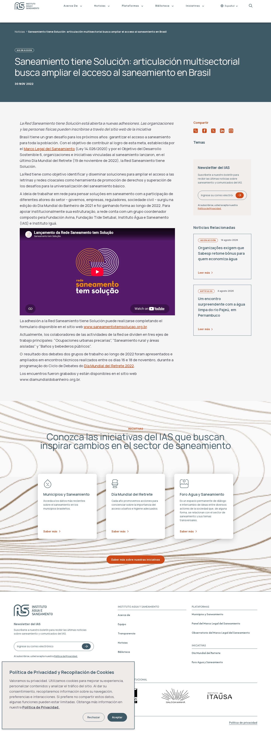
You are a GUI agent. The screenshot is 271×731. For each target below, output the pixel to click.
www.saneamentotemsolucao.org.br (115, 326)
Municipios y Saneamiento (207, 614)
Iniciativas (193, 6)
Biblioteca (162, 6)
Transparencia (126, 633)
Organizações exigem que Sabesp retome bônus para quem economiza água (221, 253)
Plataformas (130, 6)
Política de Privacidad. (209, 208)
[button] (251, 6)
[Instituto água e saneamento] (29, 6)
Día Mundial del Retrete (206, 653)
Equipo (122, 624)
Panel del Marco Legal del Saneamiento (216, 623)
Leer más (204, 272)
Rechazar (93, 717)
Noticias (99, 6)
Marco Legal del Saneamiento (49, 148)
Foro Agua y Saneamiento (207, 662)
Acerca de (71, 6)
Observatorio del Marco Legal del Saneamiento (221, 633)
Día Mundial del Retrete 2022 (109, 365)
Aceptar (117, 717)
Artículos (206, 291)
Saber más (50, 531)
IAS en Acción (24, 50)
